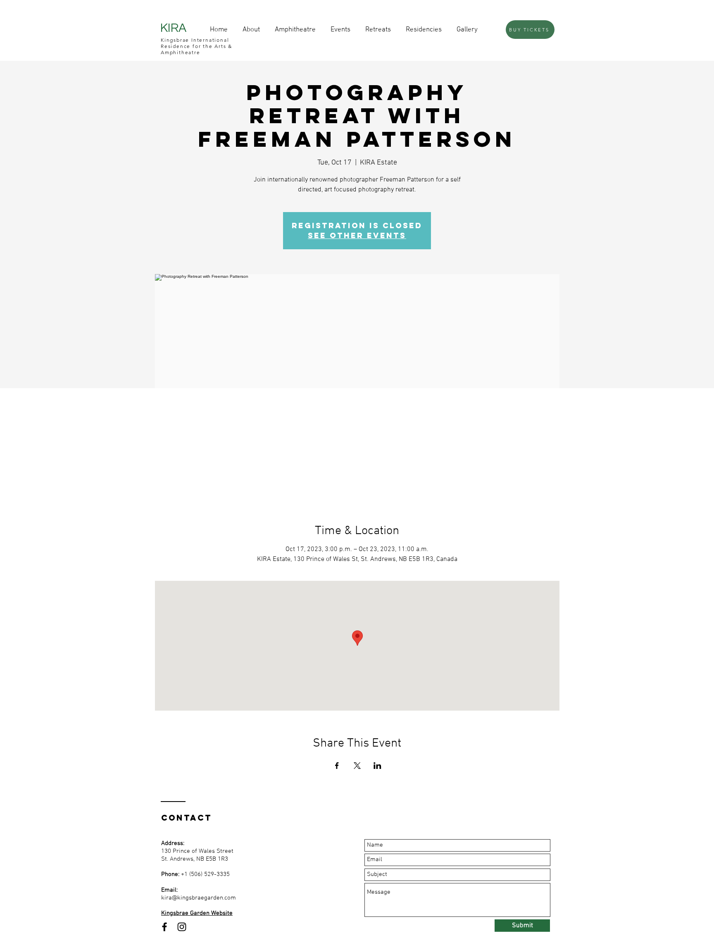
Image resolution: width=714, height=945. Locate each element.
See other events (357, 235)
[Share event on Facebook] (337, 765)
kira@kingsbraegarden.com (198, 898)
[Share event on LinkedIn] (377, 765)
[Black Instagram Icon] (182, 927)
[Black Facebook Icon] (164, 927)
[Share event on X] (357, 765)
